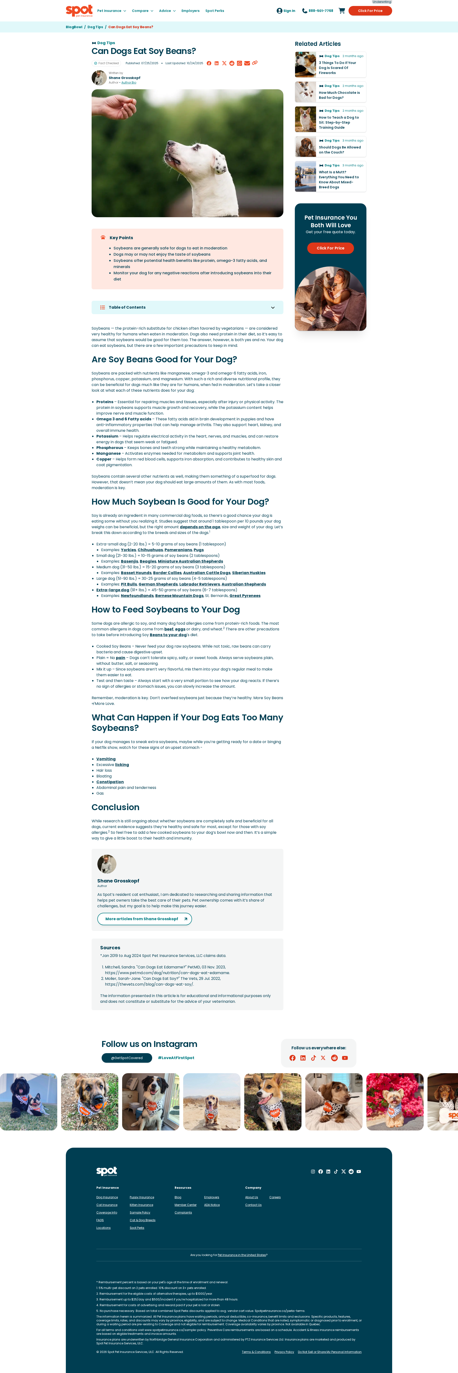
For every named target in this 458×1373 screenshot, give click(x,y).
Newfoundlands (137, 595)
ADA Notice (212, 1205)
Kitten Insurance (141, 1205)
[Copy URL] (255, 63)
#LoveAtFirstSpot (176, 1058)
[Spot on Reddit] (334, 1058)
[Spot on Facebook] (292, 1058)
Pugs (199, 550)
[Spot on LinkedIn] (303, 1058)
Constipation (110, 782)
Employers (211, 1197)
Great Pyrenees (244, 595)
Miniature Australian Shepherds (190, 561)
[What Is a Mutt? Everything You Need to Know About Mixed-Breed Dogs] (330, 176)
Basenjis (129, 561)
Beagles (148, 561)
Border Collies (167, 573)
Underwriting (382, 2)
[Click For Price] (342, 11)
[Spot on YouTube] (345, 1058)
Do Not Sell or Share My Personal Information (330, 1352)
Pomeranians (178, 550)
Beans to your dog (168, 635)
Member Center (186, 1205)
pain (120, 657)
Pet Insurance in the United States (242, 1255)
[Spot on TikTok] (313, 1058)
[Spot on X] (324, 1058)
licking (122, 764)
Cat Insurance (106, 1205)
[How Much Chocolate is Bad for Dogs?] (330, 91)
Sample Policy (140, 1212)
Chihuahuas (150, 550)
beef (168, 629)
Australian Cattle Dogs (206, 573)
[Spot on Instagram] (313, 1171)
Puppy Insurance (142, 1197)
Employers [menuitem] (191, 10)
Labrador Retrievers (199, 584)
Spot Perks (137, 1228)
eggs (180, 629)
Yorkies (128, 550)
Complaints (183, 1212)
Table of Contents (127, 307)
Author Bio (128, 82)
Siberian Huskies (248, 573)
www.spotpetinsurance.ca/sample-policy (175, 1330)
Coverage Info (106, 1212)
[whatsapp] (239, 63)
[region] (229, 1101)
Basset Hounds (136, 573)
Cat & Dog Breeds (143, 1220)
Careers (275, 1197)
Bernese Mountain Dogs (179, 595)
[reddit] (232, 63)
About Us (251, 1197)
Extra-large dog (112, 590)
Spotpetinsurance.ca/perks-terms (280, 1311)
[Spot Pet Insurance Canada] (107, 1172)
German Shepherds (158, 584)
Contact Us (253, 1205)
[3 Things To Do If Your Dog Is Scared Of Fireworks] (330, 65)
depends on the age (200, 527)
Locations (103, 1228)
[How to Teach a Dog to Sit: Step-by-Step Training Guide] (330, 119)
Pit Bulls (129, 584)
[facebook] (209, 63)
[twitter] (224, 63)
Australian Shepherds (244, 584)
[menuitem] (111, 11)
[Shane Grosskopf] (99, 77)
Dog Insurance (107, 1197)
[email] (247, 63)
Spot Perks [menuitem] (214, 10)
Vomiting (106, 759)
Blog (178, 1197)
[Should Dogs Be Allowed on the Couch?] (330, 146)
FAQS (100, 1220)
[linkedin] (216, 63)
